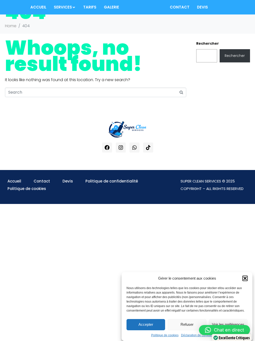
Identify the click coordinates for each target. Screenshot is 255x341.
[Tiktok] (148, 148)
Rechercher (207, 43)
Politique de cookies (165, 335)
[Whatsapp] (134, 148)
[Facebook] (107, 148)
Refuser (187, 324)
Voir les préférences (228, 324)
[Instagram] (121, 148)
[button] (245, 278)
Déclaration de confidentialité (201, 335)
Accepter (145, 324)
